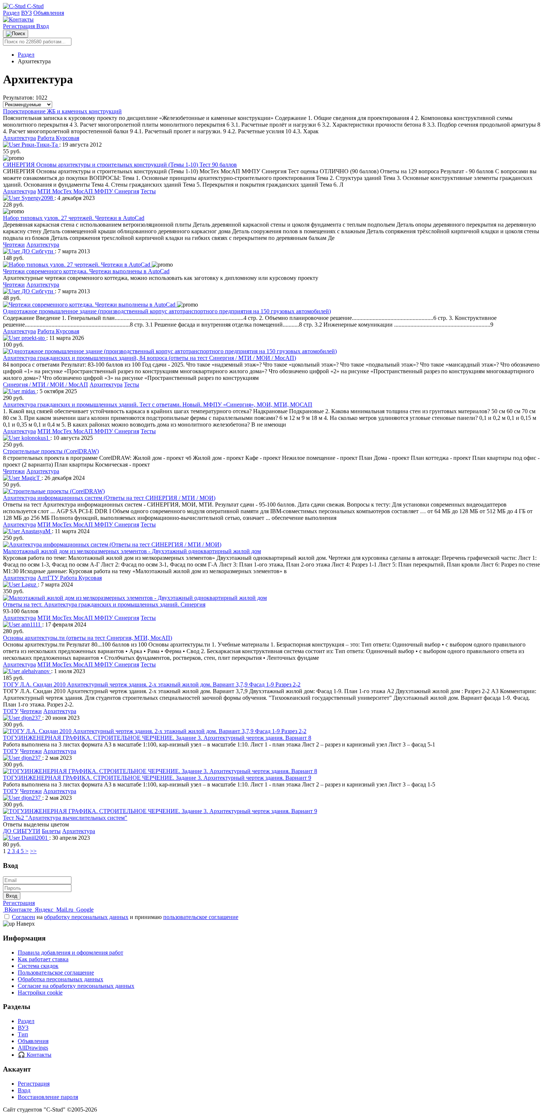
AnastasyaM (36, 531)
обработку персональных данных (86, 917)
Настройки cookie (40, 992)
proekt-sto (33, 338)
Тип (23, 1034)
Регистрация (19, 26)
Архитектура (19, 138)
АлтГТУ (48, 578)
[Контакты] (18, 19)
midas (28, 391)
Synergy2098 (37, 198)
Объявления (48, 13)
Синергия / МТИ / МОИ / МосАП (45, 384)
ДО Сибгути (37, 251)
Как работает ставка (43, 959)
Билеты (51, 831)
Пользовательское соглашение (56, 972)
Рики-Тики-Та (39, 144)
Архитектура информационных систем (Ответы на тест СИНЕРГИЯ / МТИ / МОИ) (109, 498)
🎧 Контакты (34, 1055)
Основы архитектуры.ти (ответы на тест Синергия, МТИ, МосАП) (87, 638)
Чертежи (14, 244)
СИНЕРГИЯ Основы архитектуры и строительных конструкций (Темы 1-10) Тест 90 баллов (120, 164)
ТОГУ (11, 711)
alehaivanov (35, 671)
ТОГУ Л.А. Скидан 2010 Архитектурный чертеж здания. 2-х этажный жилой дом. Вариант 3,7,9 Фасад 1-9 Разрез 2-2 (151, 684)
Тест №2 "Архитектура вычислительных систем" (65, 818)
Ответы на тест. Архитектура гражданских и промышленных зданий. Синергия (104, 604)
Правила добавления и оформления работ (70, 952)
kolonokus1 (35, 438)
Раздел (11, 13)
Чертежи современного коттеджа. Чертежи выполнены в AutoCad (86, 271)
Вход (42, 26)
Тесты (148, 191)
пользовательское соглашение (200, 917)
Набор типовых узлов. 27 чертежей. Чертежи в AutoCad (73, 218)
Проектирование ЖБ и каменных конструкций (62, 111)
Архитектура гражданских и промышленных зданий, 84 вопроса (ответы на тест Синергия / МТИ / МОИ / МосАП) (149, 358)
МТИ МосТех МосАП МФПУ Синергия (88, 191)
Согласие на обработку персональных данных (76, 986)
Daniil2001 (34, 838)
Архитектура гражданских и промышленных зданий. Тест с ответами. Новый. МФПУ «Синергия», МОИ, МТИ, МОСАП (157, 404)
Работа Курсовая (58, 138)
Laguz (29, 584)
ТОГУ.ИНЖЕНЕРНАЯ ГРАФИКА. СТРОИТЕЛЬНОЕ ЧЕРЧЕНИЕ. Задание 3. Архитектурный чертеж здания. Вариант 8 (157, 738)
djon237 (31, 718)
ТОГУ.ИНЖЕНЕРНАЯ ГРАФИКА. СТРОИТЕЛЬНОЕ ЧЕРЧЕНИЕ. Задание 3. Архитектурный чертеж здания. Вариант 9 (157, 778)
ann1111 (31, 624)
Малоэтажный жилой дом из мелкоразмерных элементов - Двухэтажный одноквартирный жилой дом (132, 551)
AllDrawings (33, 1048)
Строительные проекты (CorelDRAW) (51, 451)
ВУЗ (26, 13)
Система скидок (38, 966)
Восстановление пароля (48, 1097)
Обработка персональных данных (60, 979)
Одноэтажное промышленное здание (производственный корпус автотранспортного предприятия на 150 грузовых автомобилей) (167, 311)
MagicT (30, 478)
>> (33, 851)
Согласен (23, 917)
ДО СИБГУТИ (21, 831)
